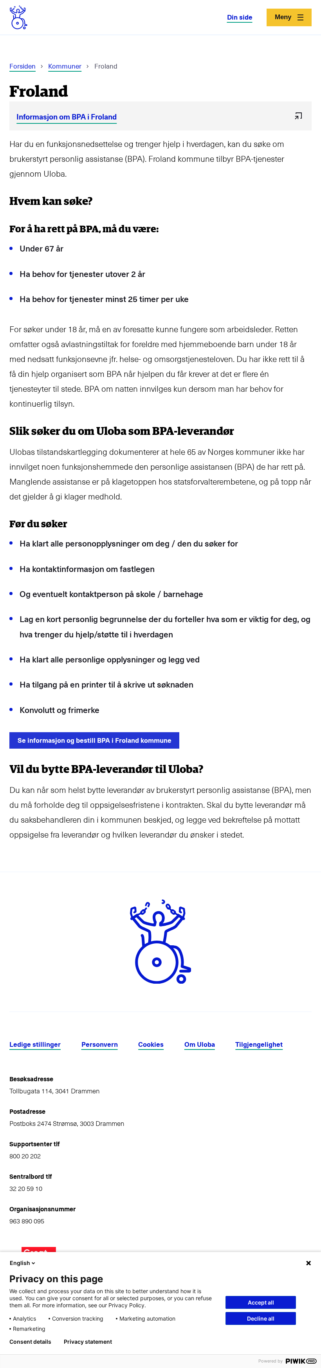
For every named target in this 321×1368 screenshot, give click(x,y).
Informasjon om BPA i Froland (66, 116)
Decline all (260, 1318)
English (20, 1262)
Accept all (261, 1302)
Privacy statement (88, 1342)
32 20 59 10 (25, 1188)
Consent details (30, 1342)
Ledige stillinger (35, 1044)
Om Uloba (199, 1044)
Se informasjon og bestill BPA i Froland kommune (94, 740)
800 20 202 (25, 1156)
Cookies (151, 1044)
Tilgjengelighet (259, 1044)
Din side (239, 17)
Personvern (99, 1044)
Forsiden (22, 66)
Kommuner (64, 66)
